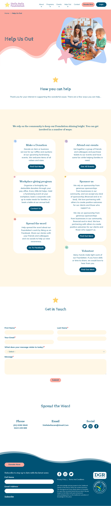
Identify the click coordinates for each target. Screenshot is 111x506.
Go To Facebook (36, 248)
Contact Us (36, 209)
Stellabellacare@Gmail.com (56, 425)
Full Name (9, 477)
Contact (77, 4)
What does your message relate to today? (24, 347)
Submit (55, 380)
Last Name (62, 328)
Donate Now (88, 4)
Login (101, 4)
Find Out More (36, 167)
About (41, 4)
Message (9, 357)
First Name (10, 328)
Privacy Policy (62, 479)
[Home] (14, 4)
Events (59, 4)
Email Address (11, 487)
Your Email (10, 338)
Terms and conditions (76, 479)
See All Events (87, 167)
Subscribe (9, 497)
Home (7, 13)
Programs (50, 4)
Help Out (67, 4)
